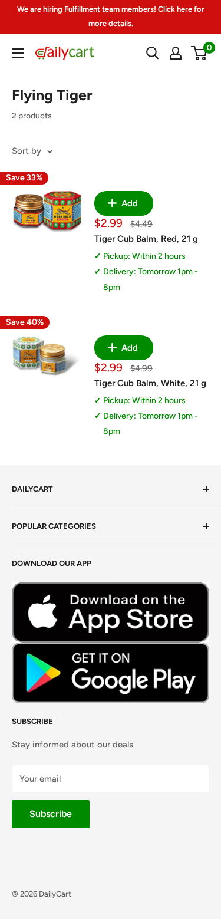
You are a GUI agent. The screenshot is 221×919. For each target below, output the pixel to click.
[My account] (176, 53)
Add (128, 203)
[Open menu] (18, 53)
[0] (199, 53)
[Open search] (152, 53)
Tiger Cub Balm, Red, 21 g (146, 238)
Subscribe (50, 813)
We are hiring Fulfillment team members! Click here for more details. (110, 16)
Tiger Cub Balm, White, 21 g (150, 383)
